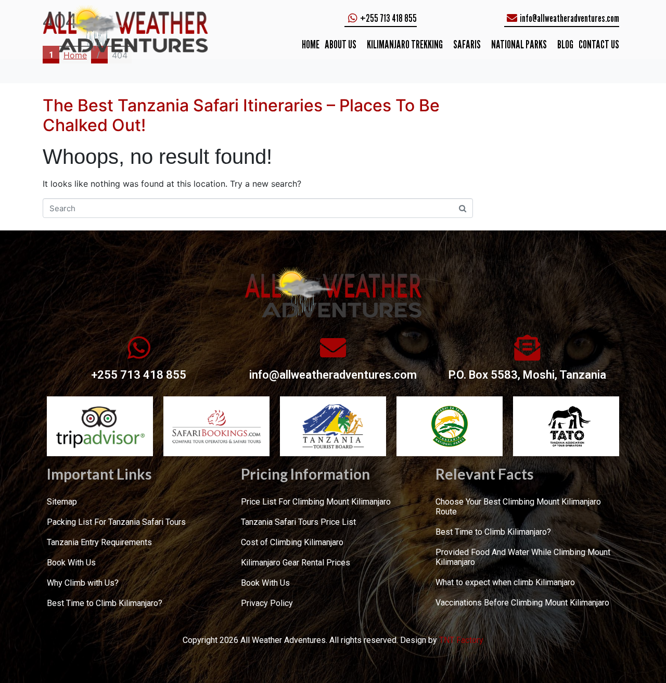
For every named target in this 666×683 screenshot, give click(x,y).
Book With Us (71, 563)
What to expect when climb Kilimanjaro (505, 582)
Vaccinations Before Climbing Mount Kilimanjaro (522, 603)
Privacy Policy (267, 603)
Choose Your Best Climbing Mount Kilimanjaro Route (518, 507)
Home (310, 44)
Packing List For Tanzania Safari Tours (116, 522)
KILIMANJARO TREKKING (405, 44)
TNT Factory (461, 640)
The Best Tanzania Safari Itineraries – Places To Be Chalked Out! (241, 115)
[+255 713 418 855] (139, 347)
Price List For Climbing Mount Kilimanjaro (316, 502)
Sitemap (62, 502)
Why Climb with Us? (83, 583)
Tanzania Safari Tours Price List (298, 522)
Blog (565, 44)
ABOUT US (340, 44)
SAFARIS (467, 44)
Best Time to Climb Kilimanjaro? (104, 603)
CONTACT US (599, 44)
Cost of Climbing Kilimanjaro (292, 542)
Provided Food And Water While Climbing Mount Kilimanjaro (523, 557)
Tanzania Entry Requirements (99, 542)
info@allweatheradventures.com (333, 374)
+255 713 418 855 (138, 374)
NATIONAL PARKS (519, 44)
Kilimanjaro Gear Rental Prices (295, 563)
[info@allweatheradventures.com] (333, 347)
